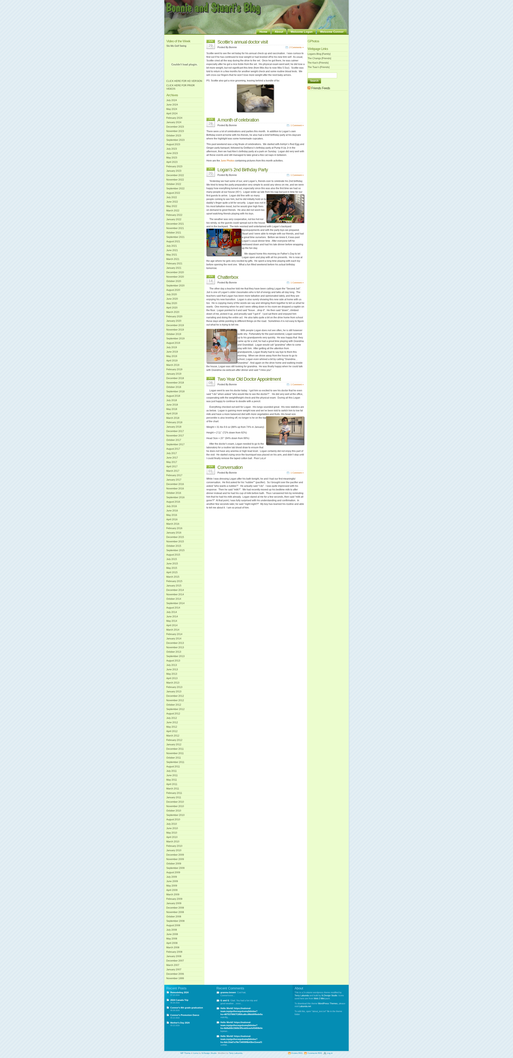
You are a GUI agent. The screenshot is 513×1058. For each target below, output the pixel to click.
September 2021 (175, 237)
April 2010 (172, 837)
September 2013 (175, 656)
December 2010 (175, 801)
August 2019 (173, 343)
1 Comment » (297, 125)
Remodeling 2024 (179, 992)
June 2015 (172, 563)
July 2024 (171, 100)
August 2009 (173, 872)
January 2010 (173, 850)
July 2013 (171, 665)
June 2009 (172, 881)
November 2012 (175, 700)
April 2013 (172, 678)
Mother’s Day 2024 (180, 1022)
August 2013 (173, 660)
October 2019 (173, 334)
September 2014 (175, 603)
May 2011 (171, 779)
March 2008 (172, 947)
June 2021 (172, 250)
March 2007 (172, 965)
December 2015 (175, 537)
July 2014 (171, 612)
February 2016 (174, 528)
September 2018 (175, 391)
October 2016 (173, 493)
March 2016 (172, 523)
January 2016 (173, 532)
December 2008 (175, 907)
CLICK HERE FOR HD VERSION (184, 81)
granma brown (228, 992)
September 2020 (175, 285)
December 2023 (175, 126)
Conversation (230, 467)
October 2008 (173, 916)
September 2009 (175, 868)
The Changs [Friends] (319, 58)
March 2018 (172, 418)
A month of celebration (238, 120)
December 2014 (175, 590)
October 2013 (173, 651)
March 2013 (172, 682)
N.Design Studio (329, 995)
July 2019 (171, 347)
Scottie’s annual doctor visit (242, 42)
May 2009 (171, 885)
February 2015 (174, 581)
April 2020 (172, 307)
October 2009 (173, 863)
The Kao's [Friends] (318, 62)
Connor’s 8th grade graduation (186, 1007)
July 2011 (171, 771)
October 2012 (173, 704)
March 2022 (172, 210)
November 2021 (175, 228)
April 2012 (172, 731)
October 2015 (173, 546)
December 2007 (175, 960)
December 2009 (175, 854)
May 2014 (171, 621)
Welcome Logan (302, 31)
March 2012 (172, 735)
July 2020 (171, 294)
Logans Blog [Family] (319, 54)
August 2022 (173, 193)
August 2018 (173, 396)
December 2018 (175, 378)
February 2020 (174, 316)
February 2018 (174, 422)
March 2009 (172, 894)
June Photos (227, 160)
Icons (195, 1053)
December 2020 (175, 272)
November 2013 (175, 647)
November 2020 (175, 276)
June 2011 (172, 775)
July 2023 (171, 148)
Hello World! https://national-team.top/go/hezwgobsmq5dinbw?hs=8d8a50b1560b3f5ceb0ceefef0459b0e (241, 1025)
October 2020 (173, 281)
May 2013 (171, 674)
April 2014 (172, 625)
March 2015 (172, 576)
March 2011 (172, 788)
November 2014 (175, 594)
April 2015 (172, 572)
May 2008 (171, 938)
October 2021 (173, 232)
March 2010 (172, 841)
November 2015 (175, 541)
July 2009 (171, 876)
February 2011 (174, 793)
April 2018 (172, 413)
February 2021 (174, 263)
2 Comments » (296, 47)
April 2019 (172, 360)
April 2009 (172, 890)
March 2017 (172, 471)
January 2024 (173, 122)
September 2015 (175, 550)
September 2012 (175, 709)
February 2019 (174, 369)
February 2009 (174, 899)
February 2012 (174, 740)
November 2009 (175, 859)
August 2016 (173, 501)
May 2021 (171, 254)
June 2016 (172, 510)
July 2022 (171, 197)
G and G (224, 1000)
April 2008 (172, 943)
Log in (330, 1053)
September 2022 (175, 188)
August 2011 (173, 766)
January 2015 (173, 585)
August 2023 (173, 144)
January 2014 (173, 638)
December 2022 (175, 175)
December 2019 (175, 325)
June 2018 (172, 404)
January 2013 (173, 691)
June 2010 (172, 828)
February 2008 (174, 951)
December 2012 (175, 696)
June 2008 (172, 934)
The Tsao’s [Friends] (318, 67)
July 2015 (171, 559)
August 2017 (173, 448)
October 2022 (173, 184)
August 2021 (173, 241)
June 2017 (172, 457)
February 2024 (174, 118)
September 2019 (175, 338)
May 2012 (171, 726)
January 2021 (173, 268)
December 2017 (175, 431)
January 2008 (173, 956)
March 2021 (172, 259)
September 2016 (175, 497)
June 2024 (172, 104)
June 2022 (172, 201)
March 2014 (172, 629)
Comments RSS (314, 1053)
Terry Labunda (302, 995)
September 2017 (175, 444)
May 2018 (171, 409)
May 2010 (171, 832)
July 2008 (171, 929)
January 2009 (173, 903)
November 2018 (175, 382)
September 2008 (175, 921)
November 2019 (175, 329)
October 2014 (173, 598)
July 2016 (171, 506)
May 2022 (171, 206)
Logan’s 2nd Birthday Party (242, 169)
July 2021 (171, 245)
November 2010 (175, 806)
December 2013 (175, 643)
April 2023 (172, 162)
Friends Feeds (320, 88)
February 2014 (174, 634)
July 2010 (171, 824)
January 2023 (173, 170)
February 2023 (174, 166)
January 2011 (173, 797)
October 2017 (173, 440)
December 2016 (175, 484)
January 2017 (173, 479)
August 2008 (173, 925)
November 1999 (175, 978)
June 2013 (172, 669)
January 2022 (173, 219)
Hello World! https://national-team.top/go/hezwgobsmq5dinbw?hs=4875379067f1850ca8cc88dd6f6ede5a (241, 1011)
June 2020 (172, 298)
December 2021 (175, 223)
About (279, 31)
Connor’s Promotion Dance (184, 1015)
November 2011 (175, 753)
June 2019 (172, 351)
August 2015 (173, 554)
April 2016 (172, 519)
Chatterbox (227, 277)
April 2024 (172, 113)
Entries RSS (297, 1053)
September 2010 (175, 815)
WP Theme (185, 1053)
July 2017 (171, 453)
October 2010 (173, 810)
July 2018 (171, 400)
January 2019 (173, 373)
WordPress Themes (328, 1003)
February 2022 (174, 215)
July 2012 (171, 718)
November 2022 (175, 179)
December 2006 (175, 974)
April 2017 (172, 466)
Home (263, 31)
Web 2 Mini (319, 998)
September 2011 (175, 762)
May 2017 (171, 462)
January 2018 (173, 426)
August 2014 (173, 607)
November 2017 (175, 435)
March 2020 (172, 312)
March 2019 (172, 365)
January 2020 (173, 321)
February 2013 (174, 687)
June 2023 (172, 153)
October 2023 (173, 135)
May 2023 (171, 157)
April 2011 (171, 784)
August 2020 (173, 290)
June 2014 (172, 616)
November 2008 (175, 912)
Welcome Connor (331, 31)
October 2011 (173, 757)
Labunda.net (305, 1006)
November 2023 (175, 131)
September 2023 (175, 140)
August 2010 (173, 819)
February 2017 (174, 475)
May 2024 (171, 109)
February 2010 (174, 846)
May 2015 (171, 568)
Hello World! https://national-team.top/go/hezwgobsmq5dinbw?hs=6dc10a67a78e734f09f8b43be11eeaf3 (241, 1039)
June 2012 (172, 722)
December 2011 (175, 749)
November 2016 (175, 488)
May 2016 (171, 515)
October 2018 (173, 387)
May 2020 (171, 303)
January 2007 (173, 969)
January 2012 (173, 744)
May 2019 (171, 356)
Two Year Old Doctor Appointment (249, 379)
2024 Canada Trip (179, 1000)
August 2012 (173, 713)
